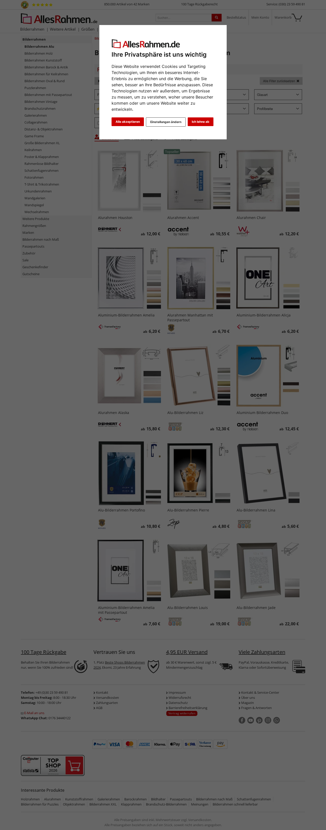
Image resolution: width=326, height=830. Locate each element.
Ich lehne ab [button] (200, 122)
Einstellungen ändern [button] (165, 122)
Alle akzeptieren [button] (128, 122)
